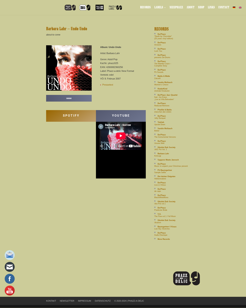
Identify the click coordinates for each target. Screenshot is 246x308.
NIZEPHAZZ (176, 8)
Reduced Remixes (161, 104)
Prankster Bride (160, 209)
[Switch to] (234, 10)
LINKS (211, 8)
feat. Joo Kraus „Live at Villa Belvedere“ (165, 97)
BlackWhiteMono (161, 196)
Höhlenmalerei (164, 177)
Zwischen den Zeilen (163, 111)
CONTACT (223, 8)
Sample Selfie (163, 171)
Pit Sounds (160, 71)
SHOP (201, 8)
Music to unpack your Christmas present (171, 165)
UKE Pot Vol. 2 (164, 148)
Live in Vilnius (160, 184)
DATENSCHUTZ (103, 301)
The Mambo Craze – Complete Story (162, 63)
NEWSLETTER (67, 301)
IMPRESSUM (84, 301)
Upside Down (159, 123)
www (68, 98)
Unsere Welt (160, 142)
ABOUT (190, 8)
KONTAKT (51, 301)
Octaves (160, 44)
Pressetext (107, 85)
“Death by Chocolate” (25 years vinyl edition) (163, 36)
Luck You (160, 50)
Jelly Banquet (160, 117)
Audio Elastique (160, 234)
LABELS (158, 8)
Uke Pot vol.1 (164, 202)
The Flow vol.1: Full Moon (165, 215)
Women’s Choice (163, 83)
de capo (160, 190)
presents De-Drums (162, 56)
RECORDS (145, 8)
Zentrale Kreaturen (162, 90)
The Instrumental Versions (165, 136)
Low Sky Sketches (165, 228)
